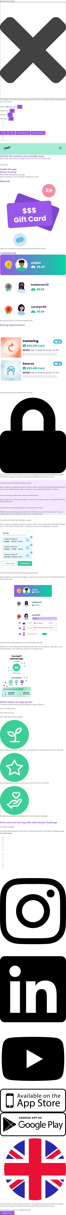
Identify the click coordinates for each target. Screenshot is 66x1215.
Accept (4, 133)
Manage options (9, 122)
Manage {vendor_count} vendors (14, 126)
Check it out (4, 163)
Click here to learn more (20, 102)
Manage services (9, 124)
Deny (11, 133)
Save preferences (38, 133)
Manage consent (7, 1213)
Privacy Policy (8, 136)
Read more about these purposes (15, 128)
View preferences (22, 133)
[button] (33, 50)
